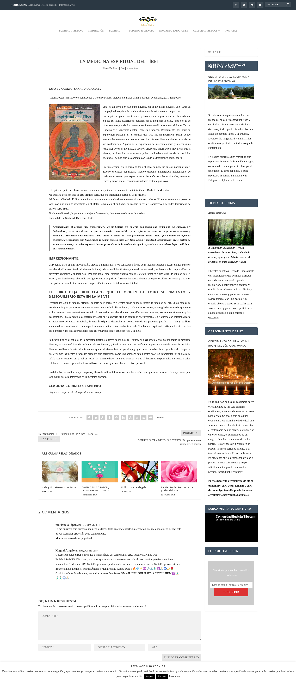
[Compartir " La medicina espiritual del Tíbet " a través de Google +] (102, 417)
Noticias (231, 30)
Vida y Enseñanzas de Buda (59, 487)
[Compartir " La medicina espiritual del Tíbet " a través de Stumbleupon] (137, 417)
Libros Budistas (110, 68)
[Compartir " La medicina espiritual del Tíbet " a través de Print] (150, 417)
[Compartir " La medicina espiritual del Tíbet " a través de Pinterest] (116, 417)
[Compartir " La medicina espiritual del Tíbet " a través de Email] (143, 417)
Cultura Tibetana (205, 30)
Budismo (114, 30)
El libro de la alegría (133, 487)
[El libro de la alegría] (139, 471)
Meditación (96, 30)
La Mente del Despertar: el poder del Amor (177, 489)
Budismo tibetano (71, 30)
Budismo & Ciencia (141, 30)
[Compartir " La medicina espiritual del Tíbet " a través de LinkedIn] (123, 417)
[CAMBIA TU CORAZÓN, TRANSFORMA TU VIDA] (100, 471)
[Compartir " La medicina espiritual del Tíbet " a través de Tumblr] (109, 417)
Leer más (174, 676)
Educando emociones (173, 30)
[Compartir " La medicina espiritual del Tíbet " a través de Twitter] (95, 417)
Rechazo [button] (162, 676)
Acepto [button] (149, 676)
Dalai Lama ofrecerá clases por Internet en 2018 (51, 5)
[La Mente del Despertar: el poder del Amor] (179, 471)
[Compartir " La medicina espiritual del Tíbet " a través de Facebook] (89, 417)
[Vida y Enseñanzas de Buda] (60, 471)
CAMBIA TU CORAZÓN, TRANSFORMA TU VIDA (95, 489)
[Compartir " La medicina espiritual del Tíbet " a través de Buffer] (130, 417)
